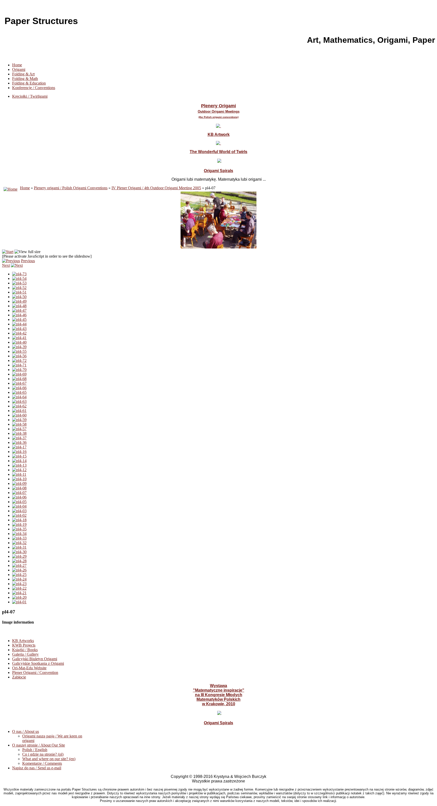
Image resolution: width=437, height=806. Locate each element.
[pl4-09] (19, 483)
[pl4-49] (19, 301)
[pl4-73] (19, 274)
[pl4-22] (19, 588)
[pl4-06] (19, 497)
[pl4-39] (19, 347)
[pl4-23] (19, 584)
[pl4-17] (19, 447)
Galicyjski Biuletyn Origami (34, 659)
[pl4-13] (19, 465)
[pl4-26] (19, 570)
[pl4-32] (19, 543)
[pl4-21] (19, 593)
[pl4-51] (19, 292)
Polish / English (34, 750)
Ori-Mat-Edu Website (29, 668)
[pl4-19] (19, 524)
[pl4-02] (19, 515)
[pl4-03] (19, 511)
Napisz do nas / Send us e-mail (36, 768)
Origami (18, 69)
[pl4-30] (19, 552)
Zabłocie (19, 677)
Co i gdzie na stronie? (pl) (42, 754)
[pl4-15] (19, 456)
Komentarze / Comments (42, 763)
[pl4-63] (19, 401)
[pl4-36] (19, 442)
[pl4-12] (19, 470)
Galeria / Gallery (25, 654)
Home (17, 65)
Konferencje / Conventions (33, 88)
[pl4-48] (19, 306)
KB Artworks (23, 640)
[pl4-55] (19, 351)
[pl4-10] (19, 479)
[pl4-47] (19, 310)
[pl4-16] (19, 451)
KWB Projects (23, 645)
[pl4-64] (19, 397)
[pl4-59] (19, 420)
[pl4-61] (19, 410)
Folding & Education (29, 83)
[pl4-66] (19, 388)
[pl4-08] (19, 488)
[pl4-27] (19, 565)
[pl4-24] (19, 579)
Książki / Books (25, 650)
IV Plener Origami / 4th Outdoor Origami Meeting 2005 (156, 188)
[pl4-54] (19, 278)
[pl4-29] (19, 556)
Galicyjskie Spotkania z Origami (38, 663)
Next (6, 265)
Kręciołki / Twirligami (30, 96)
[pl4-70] (19, 369)
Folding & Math (25, 78)
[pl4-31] (19, 547)
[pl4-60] (19, 415)
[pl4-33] (19, 538)
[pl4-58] (19, 424)
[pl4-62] (19, 406)
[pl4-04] (19, 506)
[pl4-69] (19, 374)
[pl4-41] (19, 338)
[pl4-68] (19, 379)
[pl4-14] (19, 461)
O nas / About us (25, 731)
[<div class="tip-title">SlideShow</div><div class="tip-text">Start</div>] (7, 252)
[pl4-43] (19, 328)
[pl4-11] (19, 474)
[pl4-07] (19, 492)
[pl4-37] (19, 438)
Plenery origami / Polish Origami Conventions (70, 188)
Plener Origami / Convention (35, 672)
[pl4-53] (19, 283)
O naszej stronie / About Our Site (38, 745)
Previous (28, 261)
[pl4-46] (19, 315)
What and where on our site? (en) (48, 759)
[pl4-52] (19, 287)
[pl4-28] (19, 561)
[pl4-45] (19, 319)
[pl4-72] (19, 360)
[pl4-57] (19, 429)
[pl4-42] (19, 333)
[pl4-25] (19, 574)
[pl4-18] (19, 520)
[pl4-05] (19, 502)
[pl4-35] (19, 529)
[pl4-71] (19, 365)
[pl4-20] (19, 597)
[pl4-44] (19, 324)
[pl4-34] (19, 533)
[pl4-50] (19, 297)
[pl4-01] (19, 602)
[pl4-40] (19, 342)
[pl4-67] (19, 383)
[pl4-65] (19, 392)
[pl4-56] (19, 356)
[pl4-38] (19, 433)
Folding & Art (23, 74)
